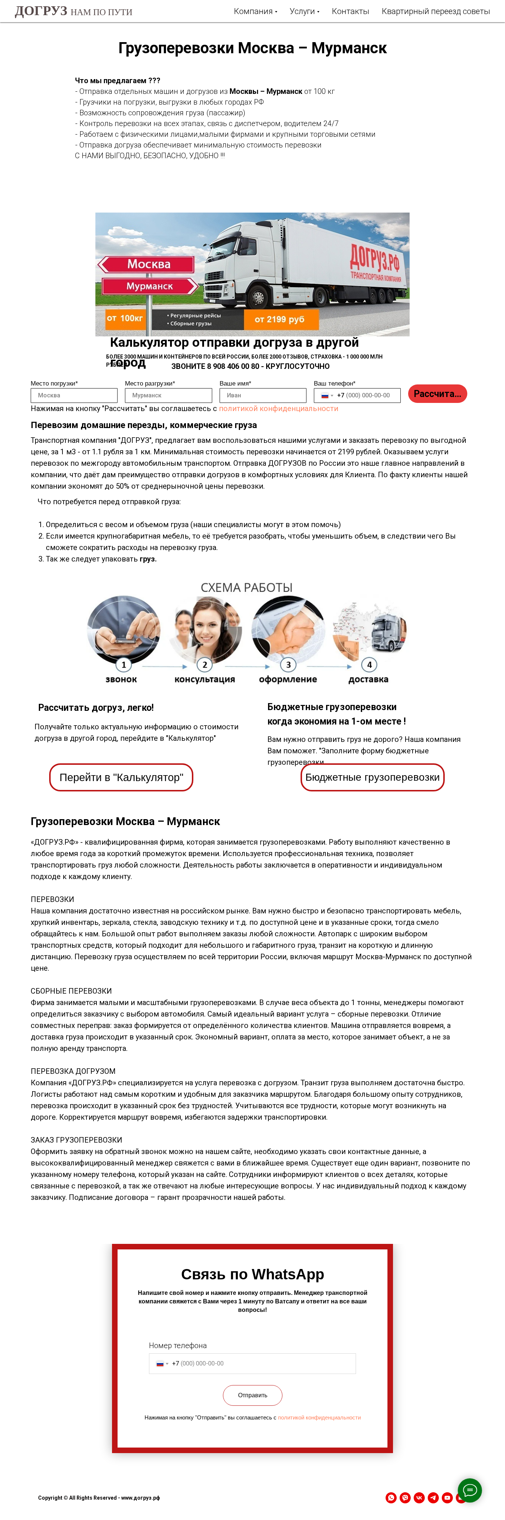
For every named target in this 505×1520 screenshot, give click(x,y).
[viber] (405, 1497)
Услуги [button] (302, 11)
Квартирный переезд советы (436, 11)
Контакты (350, 11)
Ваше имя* (235, 383)
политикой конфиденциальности (278, 408)
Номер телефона (178, 1345)
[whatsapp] (391, 1497)
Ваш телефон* (335, 383)
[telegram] (433, 1497)
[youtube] (447, 1497)
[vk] (419, 1497)
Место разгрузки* (150, 383)
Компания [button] (253, 11)
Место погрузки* (54, 383)
